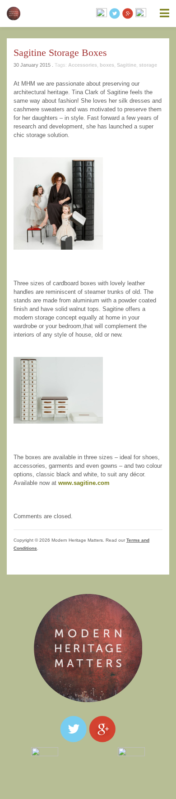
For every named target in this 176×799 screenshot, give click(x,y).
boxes (107, 65)
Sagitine (126, 65)
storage (148, 65)
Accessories (82, 65)
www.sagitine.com (84, 482)
